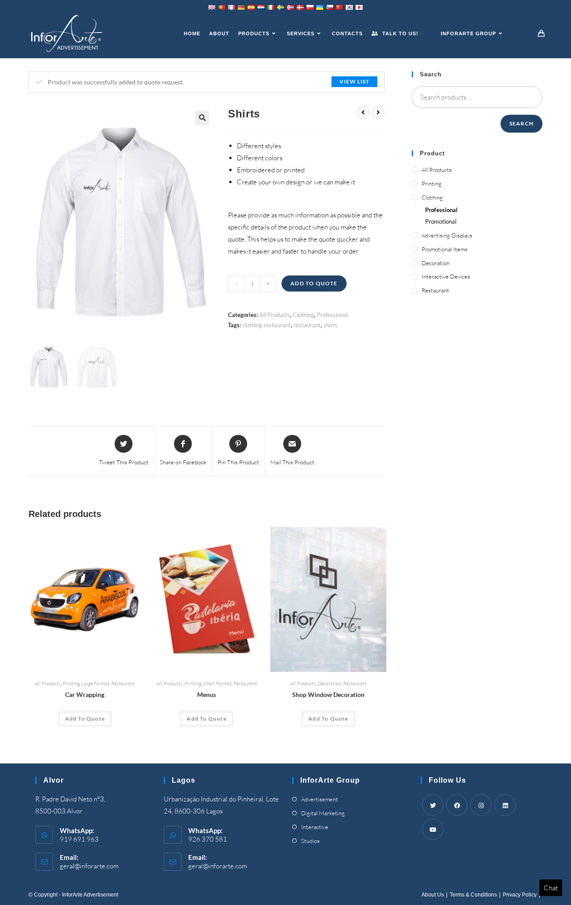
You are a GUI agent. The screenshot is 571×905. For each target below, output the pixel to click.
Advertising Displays (447, 235)
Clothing (303, 314)
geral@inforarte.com (89, 866)
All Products (274, 314)
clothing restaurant (266, 325)
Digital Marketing (323, 813)
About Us (433, 895)
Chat (551, 888)
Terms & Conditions (473, 895)
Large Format (95, 683)
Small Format (217, 683)
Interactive (314, 826)
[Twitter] (432, 805)
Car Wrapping (84, 694)
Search (521, 123)
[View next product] (378, 112)
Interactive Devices (446, 276)
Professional (332, 314)
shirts (330, 325)
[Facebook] (457, 805)
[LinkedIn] (505, 805)
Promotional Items (445, 249)
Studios (310, 840)
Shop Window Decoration (328, 694)
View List (354, 81)
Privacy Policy (520, 895)
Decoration (329, 683)
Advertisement (319, 799)
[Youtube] (432, 829)
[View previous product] (363, 112)
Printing (70, 683)
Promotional (440, 221)
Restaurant (123, 683)
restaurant (307, 325)
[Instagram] (481, 805)
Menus (206, 694)
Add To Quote (313, 283)
